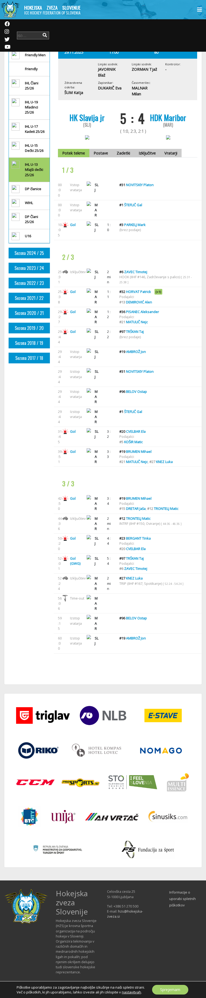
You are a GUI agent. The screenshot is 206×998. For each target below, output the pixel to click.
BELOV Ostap (136, 391)
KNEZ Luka (164, 461)
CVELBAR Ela (136, 431)
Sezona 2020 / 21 (29, 313)
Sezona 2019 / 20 (29, 328)
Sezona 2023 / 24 (29, 268)
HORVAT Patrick (138, 291)
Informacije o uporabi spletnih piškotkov (182, 898)
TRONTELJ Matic (166, 508)
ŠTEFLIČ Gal (133, 204)
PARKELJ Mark (135, 224)
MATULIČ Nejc (137, 321)
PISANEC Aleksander (142, 311)
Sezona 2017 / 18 (29, 358)
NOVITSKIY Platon (140, 184)
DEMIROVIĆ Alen (139, 302)
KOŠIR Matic (133, 441)
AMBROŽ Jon (136, 351)
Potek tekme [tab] (73, 153)
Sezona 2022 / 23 (29, 283)
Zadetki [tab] (123, 153)
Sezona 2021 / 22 (29, 298)
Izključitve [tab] (147, 153)
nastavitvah (131, 992)
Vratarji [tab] (170, 153)
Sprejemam (170, 989)
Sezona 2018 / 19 (29, 343)
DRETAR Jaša (136, 508)
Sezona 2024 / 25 (29, 253)
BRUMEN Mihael (139, 451)
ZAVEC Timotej (135, 271)
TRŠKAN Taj (135, 331)
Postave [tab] (101, 153)
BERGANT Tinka (138, 538)
